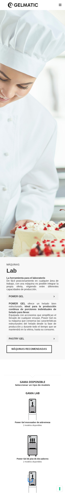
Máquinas (13, 264)
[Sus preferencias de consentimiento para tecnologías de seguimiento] (60, 489)
